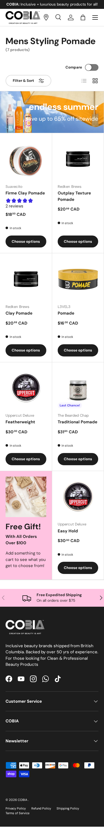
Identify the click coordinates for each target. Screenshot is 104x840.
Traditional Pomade (77, 422)
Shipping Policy (68, 808)
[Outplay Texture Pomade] (78, 159)
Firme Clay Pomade (25, 193)
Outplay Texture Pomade (74, 196)
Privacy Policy (16, 808)
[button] (83, 17)
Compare (73, 67)
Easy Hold (68, 531)
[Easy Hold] (78, 497)
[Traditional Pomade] (78, 388)
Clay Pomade (19, 313)
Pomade (66, 313)
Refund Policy (41, 808)
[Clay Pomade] (26, 279)
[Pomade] (78, 279)
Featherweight (20, 422)
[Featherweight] (26, 388)
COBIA (23, 800)
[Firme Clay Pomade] (26, 159)
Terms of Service (17, 813)
